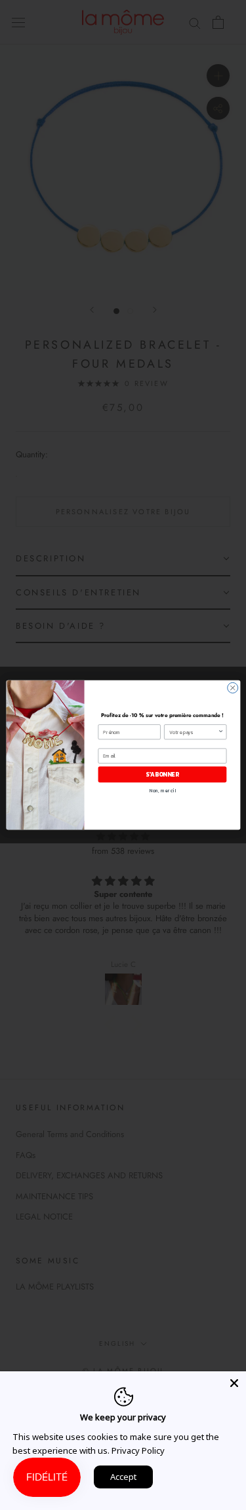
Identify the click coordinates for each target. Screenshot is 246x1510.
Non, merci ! (162, 790)
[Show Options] (221, 732)
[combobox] (193, 732)
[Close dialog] (232, 687)
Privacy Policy (138, 1450)
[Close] (234, 1383)
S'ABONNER (162, 774)
